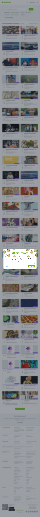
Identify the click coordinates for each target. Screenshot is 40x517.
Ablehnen (6, 266)
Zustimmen (31, 266)
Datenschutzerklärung (32, 263)
